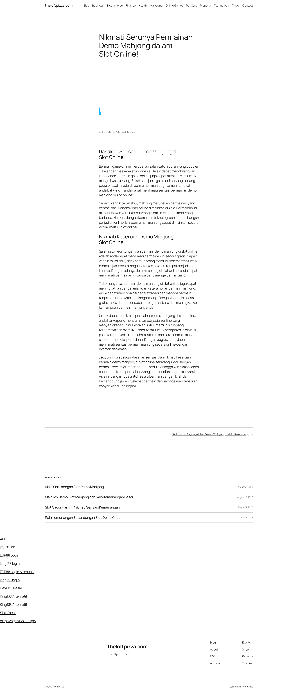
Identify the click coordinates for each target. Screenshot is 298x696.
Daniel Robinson (117, 132)
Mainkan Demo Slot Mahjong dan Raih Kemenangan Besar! (89, 497)
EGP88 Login (9, 555)
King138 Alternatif (13, 596)
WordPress (248, 686)
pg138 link (7, 547)
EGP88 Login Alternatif (17, 571)
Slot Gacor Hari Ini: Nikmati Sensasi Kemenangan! (83, 507)
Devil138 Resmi (11, 588)
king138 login (10, 563)
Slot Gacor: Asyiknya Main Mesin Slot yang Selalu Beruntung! (210, 434)
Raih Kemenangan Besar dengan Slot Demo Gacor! (84, 518)
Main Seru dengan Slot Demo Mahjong (74, 487)
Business (131, 132)
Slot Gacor (8, 612)
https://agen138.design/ (18, 620)
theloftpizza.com (58, 5)
